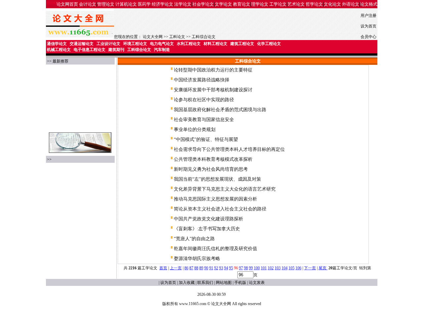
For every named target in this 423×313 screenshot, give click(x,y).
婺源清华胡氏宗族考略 (197, 258)
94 (226, 268)
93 (221, 268)
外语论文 (350, 4)
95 (231, 268)
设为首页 (368, 26)
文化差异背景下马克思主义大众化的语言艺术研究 (225, 189)
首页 (163, 268)
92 (216, 268)
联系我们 (205, 282)
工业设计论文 (108, 43)
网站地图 (224, 282)
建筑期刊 (116, 49)
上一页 (176, 268)
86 (186, 268)
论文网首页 (67, 4)
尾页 (323, 268)
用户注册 (368, 15)
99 (251, 268)
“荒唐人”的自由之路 (194, 238)
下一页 (310, 268)
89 (201, 268)
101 (264, 268)
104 (285, 268)
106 (298, 268)
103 (278, 268)
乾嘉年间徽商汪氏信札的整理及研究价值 (215, 248)
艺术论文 (296, 4)
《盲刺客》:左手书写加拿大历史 (207, 228)
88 (196, 268)
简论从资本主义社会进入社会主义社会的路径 (220, 208)
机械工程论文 (59, 49)
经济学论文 (162, 4)
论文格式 (368, 4)
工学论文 (278, 4)
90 (206, 268)
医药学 (144, 4)
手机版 (240, 282)
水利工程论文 (189, 43)
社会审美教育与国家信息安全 (204, 119)
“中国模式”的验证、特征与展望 (206, 139)
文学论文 (223, 4)
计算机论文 (126, 4)
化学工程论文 (269, 43)
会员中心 (368, 36)
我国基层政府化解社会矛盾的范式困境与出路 (220, 109)
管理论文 (105, 4)
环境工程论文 (135, 43)
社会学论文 (203, 4)
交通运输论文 (82, 43)
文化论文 (332, 4)
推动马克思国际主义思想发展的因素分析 (215, 199)
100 (257, 268)
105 (291, 268)
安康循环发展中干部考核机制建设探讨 (213, 89)
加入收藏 (187, 282)
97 (241, 268)
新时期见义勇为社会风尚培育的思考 (211, 169)
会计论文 (87, 4)
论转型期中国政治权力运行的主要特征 (213, 69)
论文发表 (257, 282)
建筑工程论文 (242, 43)
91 (211, 268)
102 (271, 268)
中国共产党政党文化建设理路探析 (208, 218)
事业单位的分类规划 (194, 129)
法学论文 (182, 4)
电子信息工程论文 (89, 49)
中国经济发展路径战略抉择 (201, 79)
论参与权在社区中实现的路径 (204, 99)
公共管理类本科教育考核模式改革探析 (213, 159)
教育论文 (241, 4)
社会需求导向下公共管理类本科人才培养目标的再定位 (229, 149)
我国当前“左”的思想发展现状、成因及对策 (217, 179)
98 (246, 268)
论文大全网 (153, 36)
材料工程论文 (215, 43)
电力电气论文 (162, 43)
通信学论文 (57, 43)
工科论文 (177, 36)
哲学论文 (314, 4)
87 (191, 268)
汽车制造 (162, 49)
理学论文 (259, 4)
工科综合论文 (203, 36)
